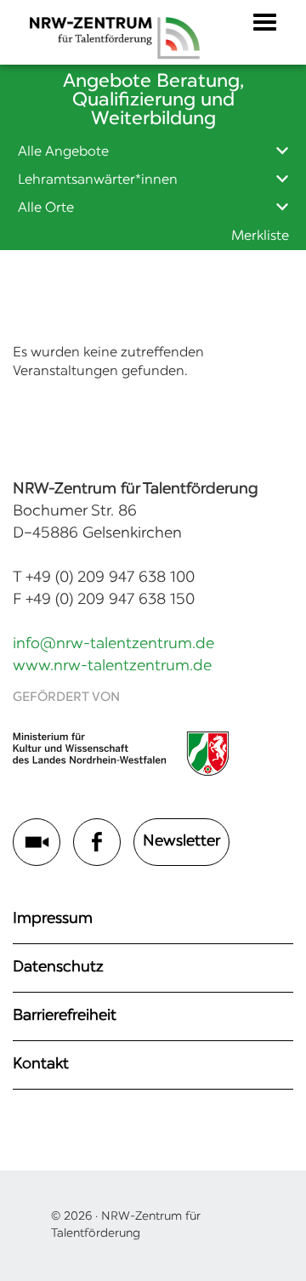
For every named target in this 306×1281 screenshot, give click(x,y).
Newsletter (181, 842)
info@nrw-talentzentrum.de (113, 644)
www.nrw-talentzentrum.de (112, 667)
